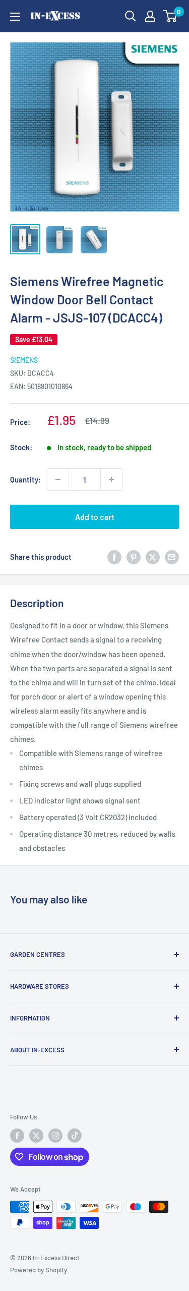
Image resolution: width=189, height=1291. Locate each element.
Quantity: (25, 479)
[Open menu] (15, 17)
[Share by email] (172, 556)
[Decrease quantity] (58, 479)
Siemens (24, 360)
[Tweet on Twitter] (153, 556)
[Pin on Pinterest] (134, 556)
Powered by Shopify (38, 1270)
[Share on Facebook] (114, 556)
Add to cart (94, 516)
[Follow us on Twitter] (36, 1135)
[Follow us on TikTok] (75, 1135)
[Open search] (130, 16)
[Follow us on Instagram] (55, 1135)
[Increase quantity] (111, 479)
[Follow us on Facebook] (17, 1135)
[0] (170, 16)
